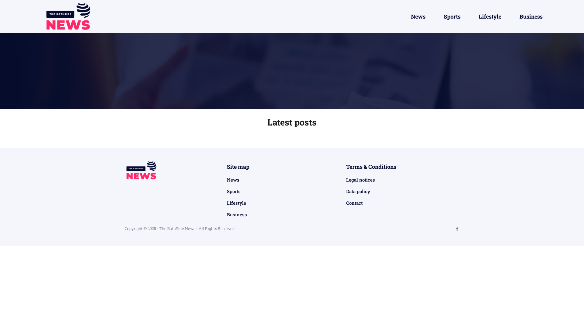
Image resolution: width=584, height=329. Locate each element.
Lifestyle (490, 16)
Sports (452, 16)
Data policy (358, 191)
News (418, 16)
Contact (354, 203)
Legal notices (360, 180)
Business (531, 16)
